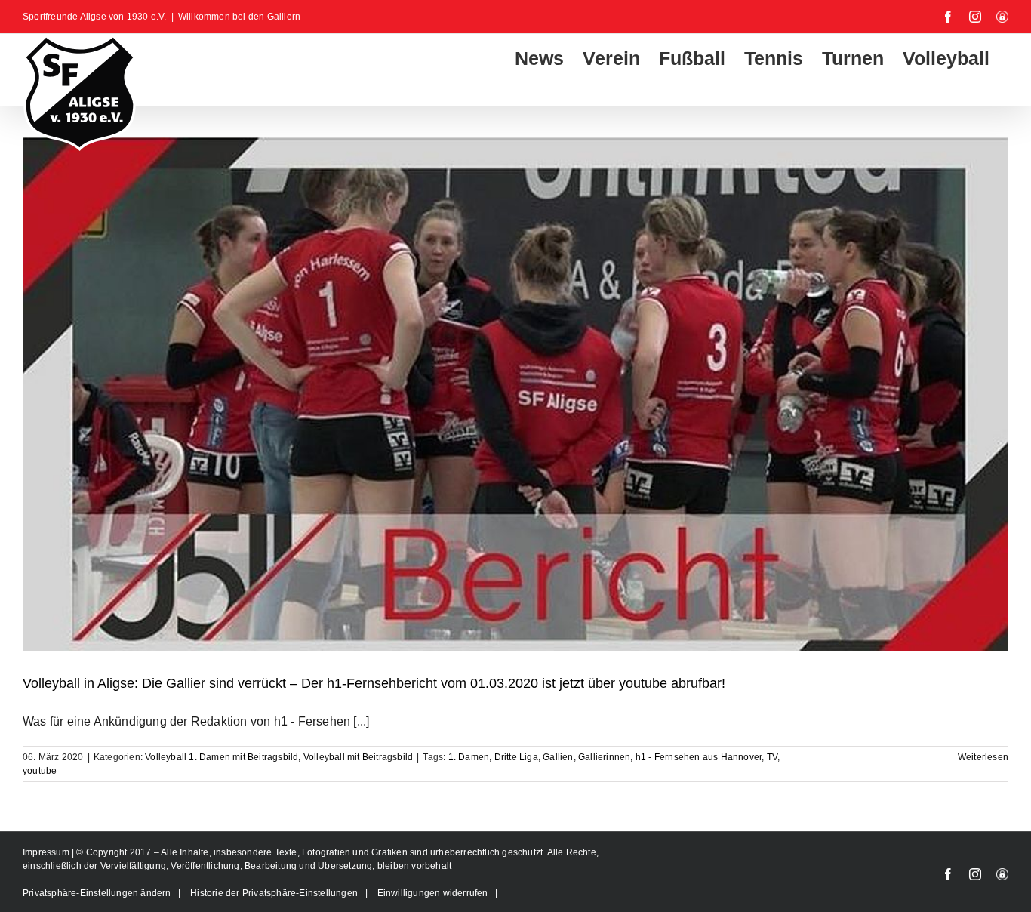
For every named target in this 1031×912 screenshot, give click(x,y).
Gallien (558, 757)
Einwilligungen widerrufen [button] (432, 893)
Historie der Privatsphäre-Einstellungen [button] (274, 893)
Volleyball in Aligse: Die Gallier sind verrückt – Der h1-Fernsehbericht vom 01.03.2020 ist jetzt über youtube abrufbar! (374, 683)
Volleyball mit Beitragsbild (358, 757)
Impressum (47, 852)
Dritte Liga (516, 757)
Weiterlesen (983, 757)
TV (772, 757)
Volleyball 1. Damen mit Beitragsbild (221, 757)
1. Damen (469, 757)
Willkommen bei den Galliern (239, 16)
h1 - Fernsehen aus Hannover (699, 757)
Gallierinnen (604, 757)
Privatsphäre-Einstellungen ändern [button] (97, 893)
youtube (40, 771)
